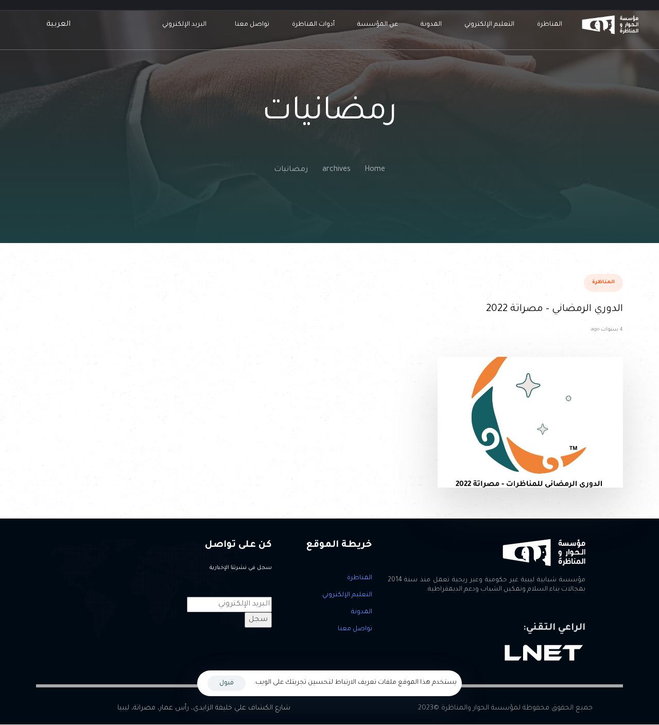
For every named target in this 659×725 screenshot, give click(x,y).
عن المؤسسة (377, 24)
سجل (258, 620)
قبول (226, 683)
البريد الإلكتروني (184, 24)
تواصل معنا (252, 24)
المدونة (431, 24)
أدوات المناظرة (313, 24)
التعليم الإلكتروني (489, 24)
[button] (56, 25)
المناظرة (549, 24)
